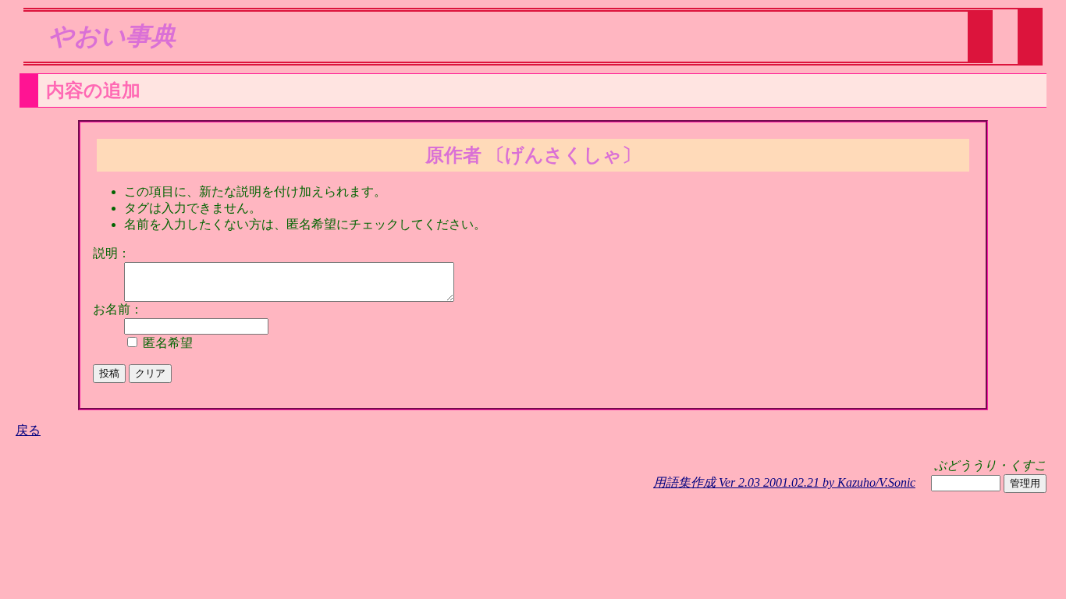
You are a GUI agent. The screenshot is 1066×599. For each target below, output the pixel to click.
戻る (28, 430)
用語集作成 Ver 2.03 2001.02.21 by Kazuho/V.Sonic (784, 482)
